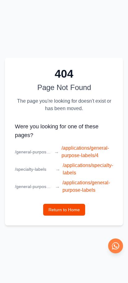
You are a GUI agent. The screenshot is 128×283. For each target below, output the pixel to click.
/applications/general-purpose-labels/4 (85, 151)
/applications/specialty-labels (88, 169)
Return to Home (64, 209)
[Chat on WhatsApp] (115, 245)
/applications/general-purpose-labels (86, 186)
